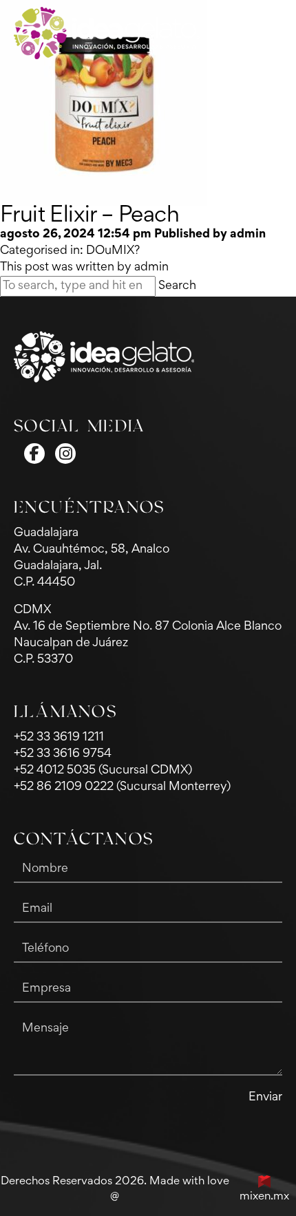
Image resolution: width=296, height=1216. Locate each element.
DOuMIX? (113, 251)
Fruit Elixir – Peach (89, 216)
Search (177, 286)
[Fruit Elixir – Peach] (103, 103)
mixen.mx (264, 1197)
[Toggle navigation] (271, 33)
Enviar (265, 1097)
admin (248, 234)
